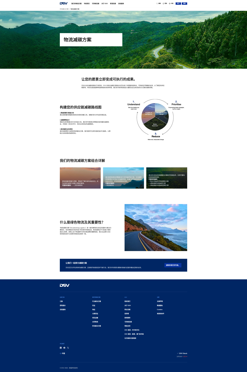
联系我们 (127, 301)
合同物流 (95, 322)
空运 (93, 305)
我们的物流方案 (76, 3)
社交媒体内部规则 (130, 338)
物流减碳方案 (75, 9)
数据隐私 (160, 305)
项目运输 (95, 318)
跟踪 (184, 3)
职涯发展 (113, 3)
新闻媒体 (127, 318)
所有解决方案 (64, 9)
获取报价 (63, 305)
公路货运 (95, 313)
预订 (178, 3)
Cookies (159, 309)
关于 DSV (105, 3)
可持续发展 (95, 3)
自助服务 (121, 3)
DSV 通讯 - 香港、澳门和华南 (134, 334)
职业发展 (127, 309)
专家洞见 (87, 3)
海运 (93, 309)
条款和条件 (160, 313)
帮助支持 (127, 326)
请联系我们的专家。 (173, 265)
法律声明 (160, 301)
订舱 (61, 301)
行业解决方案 (96, 301)
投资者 (127, 313)
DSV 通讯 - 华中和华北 (132, 330)
